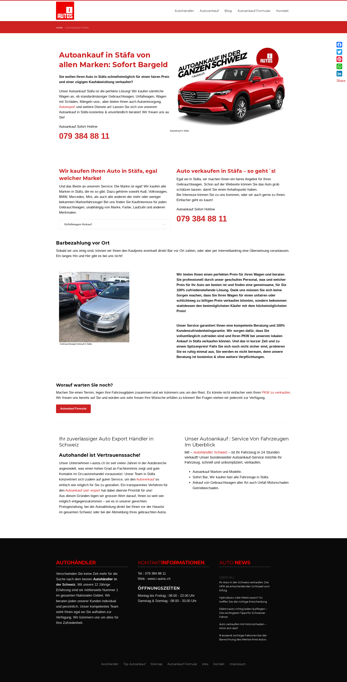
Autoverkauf (145, 479)
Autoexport (67, 107)
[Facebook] (341, 44)
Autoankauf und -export (82, 490)
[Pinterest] (341, 59)
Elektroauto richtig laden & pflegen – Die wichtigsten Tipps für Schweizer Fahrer (243, 612)
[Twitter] (341, 52)
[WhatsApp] (341, 66)
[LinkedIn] (341, 73)
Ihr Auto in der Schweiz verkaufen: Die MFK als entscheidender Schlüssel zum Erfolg (244, 586)
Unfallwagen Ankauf (78, 224)
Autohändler (103, 579)
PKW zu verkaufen (276, 392)
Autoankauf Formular (73, 408)
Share (341, 81)
